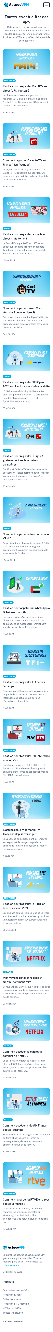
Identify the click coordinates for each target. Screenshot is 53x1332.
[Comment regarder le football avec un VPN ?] (26, 510)
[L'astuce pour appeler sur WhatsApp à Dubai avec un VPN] (26, 584)
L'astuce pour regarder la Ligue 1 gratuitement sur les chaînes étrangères (23, 460)
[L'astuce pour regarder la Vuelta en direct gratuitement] (26, 210)
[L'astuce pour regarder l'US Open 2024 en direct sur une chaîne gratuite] (26, 358)
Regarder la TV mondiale (16, 1303)
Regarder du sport (12, 1294)
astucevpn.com (11, 1265)
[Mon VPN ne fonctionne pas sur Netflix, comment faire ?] (26, 954)
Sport (7, 229)
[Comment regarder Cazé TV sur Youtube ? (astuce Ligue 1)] (26, 284)
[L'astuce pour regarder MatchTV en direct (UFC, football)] (26, 62)
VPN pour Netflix (12, 1308)
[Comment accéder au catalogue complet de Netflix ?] (26, 1028)
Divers (7, 450)
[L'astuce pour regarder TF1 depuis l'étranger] (26, 658)
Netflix (8, 972)
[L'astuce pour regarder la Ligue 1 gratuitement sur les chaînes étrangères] (26, 432)
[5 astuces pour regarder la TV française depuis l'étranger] (26, 806)
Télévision (9, 81)
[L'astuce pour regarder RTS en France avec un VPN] (26, 732)
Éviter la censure (12, 1299)
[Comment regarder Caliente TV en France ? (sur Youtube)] (26, 136)
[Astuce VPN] (16, 5)
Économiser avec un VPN (16, 1290)
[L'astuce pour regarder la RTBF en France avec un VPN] (26, 880)
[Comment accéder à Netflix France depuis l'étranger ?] (26, 1101)
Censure (8, 602)
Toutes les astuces (13, 1312)
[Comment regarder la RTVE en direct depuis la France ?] (26, 1175)
